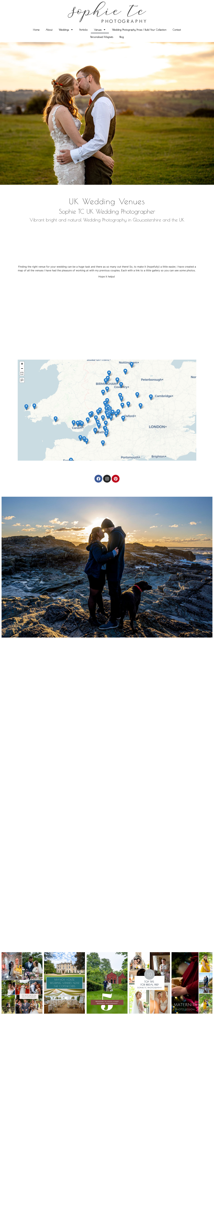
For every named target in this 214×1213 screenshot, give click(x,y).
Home (36, 29)
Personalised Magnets (101, 36)
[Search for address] (22, 380)
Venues (98, 29)
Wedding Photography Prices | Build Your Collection (139, 29)
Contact (177, 29)
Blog (122, 36)
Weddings (64, 29)
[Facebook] (98, 479)
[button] (122, 405)
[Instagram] (107, 479)
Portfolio (83, 29)
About (49, 29)
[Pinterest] (116, 479)
